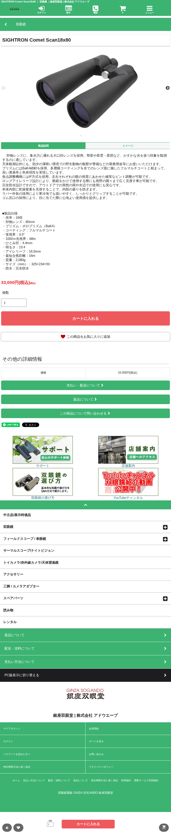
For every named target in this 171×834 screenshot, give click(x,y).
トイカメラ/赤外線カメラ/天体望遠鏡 (31, 562)
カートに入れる (85, 318)
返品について (83, 399)
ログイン (8, 741)
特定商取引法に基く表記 (16, 766)
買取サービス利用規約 (146, 780)
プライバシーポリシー (101, 766)
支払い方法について (34, 780)
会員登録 (94, 728)
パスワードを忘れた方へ (16, 754)
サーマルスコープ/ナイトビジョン (28, 550)
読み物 (8, 610)
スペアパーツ (13, 598)
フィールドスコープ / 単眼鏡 (24, 538)
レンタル (10, 621)
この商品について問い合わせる (83, 413)
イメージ (127, 145)
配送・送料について (59, 780)
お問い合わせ (96, 754)
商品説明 (43, 145)
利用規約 (126, 780)
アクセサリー (13, 574)
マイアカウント (11, 728)
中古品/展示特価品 (17, 514)
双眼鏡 (8, 526)
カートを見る (96, 741)
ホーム (16, 780)
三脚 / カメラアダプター (21, 586)
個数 (5, 292)
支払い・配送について (83, 385)
